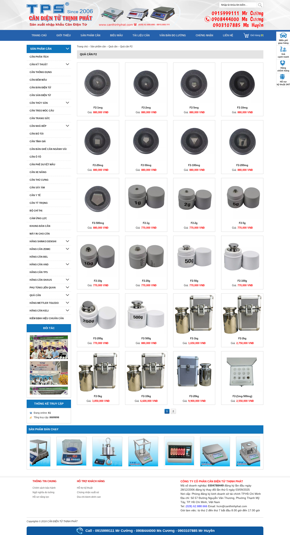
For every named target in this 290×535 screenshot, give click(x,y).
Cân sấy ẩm (37, 187)
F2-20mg (98, 165)
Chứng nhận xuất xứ (88, 492)
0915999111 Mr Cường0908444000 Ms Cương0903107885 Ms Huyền (237, 19)
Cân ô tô (35, 156)
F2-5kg (98, 396)
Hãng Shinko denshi (43, 241)
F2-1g (146, 223)
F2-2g (194, 223)
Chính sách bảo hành (44, 487)
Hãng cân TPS (39, 272)
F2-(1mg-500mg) (242, 396)
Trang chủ (39, 35)
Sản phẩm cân (90, 35)
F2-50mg (146, 165)
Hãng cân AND (39, 264)
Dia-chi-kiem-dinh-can (89, 497)
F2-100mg (194, 165)
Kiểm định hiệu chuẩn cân (47, 318)
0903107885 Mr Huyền (196, 531)
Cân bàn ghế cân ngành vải (48, 149)
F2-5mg (194, 107)
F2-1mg (98, 107)
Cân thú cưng (39, 180)
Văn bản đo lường (172, 35)
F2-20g (146, 280)
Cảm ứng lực (38, 218)
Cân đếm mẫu (38, 80)
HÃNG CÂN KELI (39, 310)
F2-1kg (194, 338)
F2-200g (98, 338)
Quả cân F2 (126, 46)
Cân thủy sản (39, 103)
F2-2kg (242, 338)
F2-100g (242, 280)
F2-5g (242, 223)
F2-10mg (242, 107)
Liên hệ (228, 35)
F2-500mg (98, 223)
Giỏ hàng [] (256, 35)
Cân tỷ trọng (39, 203)
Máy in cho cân (40, 233)
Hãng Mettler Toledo (44, 303)
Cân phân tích (39, 56)
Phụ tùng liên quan (43, 287)
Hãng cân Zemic (40, 249)
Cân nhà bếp (38, 126)
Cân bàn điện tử (40, 87)
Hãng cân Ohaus (41, 280)
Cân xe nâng (38, 172)
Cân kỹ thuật (39, 64)
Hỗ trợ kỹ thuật (85, 487)
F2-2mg (146, 107)
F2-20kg (194, 396)
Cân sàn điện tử (40, 95)
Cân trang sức (40, 118)
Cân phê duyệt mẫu (42, 164)
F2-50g (194, 280)
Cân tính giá (38, 141)
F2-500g (146, 338)
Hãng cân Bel (39, 256)
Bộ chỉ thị (36, 210)
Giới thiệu (63, 35)
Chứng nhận (204, 35)
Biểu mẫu (116, 35)
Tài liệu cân (141, 35)
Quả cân (113, 46)
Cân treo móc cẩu (42, 110)
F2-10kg (146, 396)
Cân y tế (35, 195)
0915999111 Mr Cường (114, 531)
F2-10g (98, 280)
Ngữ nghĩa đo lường (43, 492)
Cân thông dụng (41, 72)
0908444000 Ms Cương (155, 531)
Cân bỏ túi (36, 133)
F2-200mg (242, 165)
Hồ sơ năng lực (41, 497)
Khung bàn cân (40, 226)
